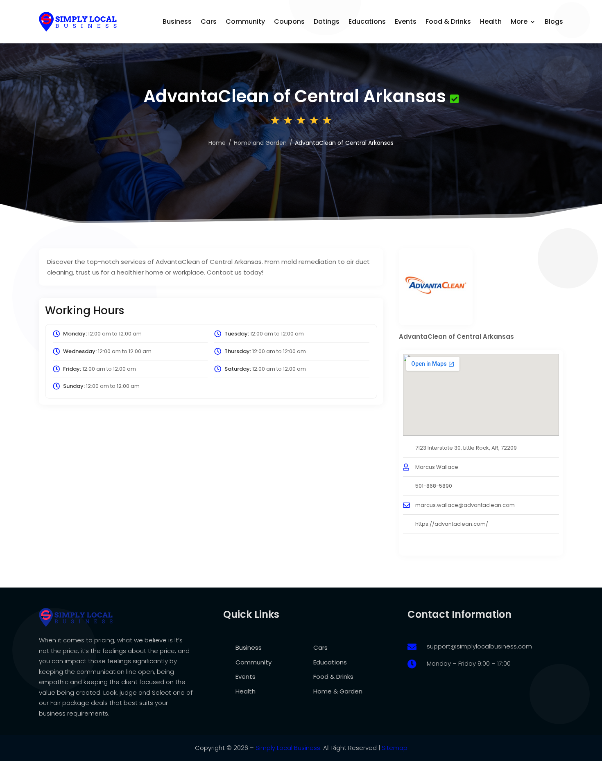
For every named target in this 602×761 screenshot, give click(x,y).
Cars (209, 21)
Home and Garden (260, 143)
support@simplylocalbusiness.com (479, 646)
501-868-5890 (433, 486)
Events (405, 21)
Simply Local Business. (288, 747)
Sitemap (394, 747)
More (519, 21)
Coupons (289, 21)
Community (245, 21)
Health (491, 21)
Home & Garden (337, 691)
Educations (367, 21)
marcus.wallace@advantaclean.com (465, 505)
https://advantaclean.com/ (451, 524)
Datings (326, 21)
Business (177, 21)
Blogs (554, 21)
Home (217, 143)
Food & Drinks (448, 21)
